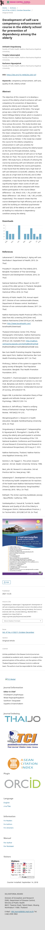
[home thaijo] (23, 721)
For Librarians (8, 828)
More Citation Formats (12, 621)
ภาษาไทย (7, 806)
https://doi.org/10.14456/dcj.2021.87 (21, 75)
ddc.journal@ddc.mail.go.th (22, 911)
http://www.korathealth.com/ (19, 323)
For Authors (8, 824)
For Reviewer (9, 846)
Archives (13, 8)
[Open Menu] (2, 2)
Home (4, 8)
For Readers (8, 821)
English (7, 802)
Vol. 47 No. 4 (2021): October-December (16, 10)
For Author (8, 842)
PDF (7, 582)
